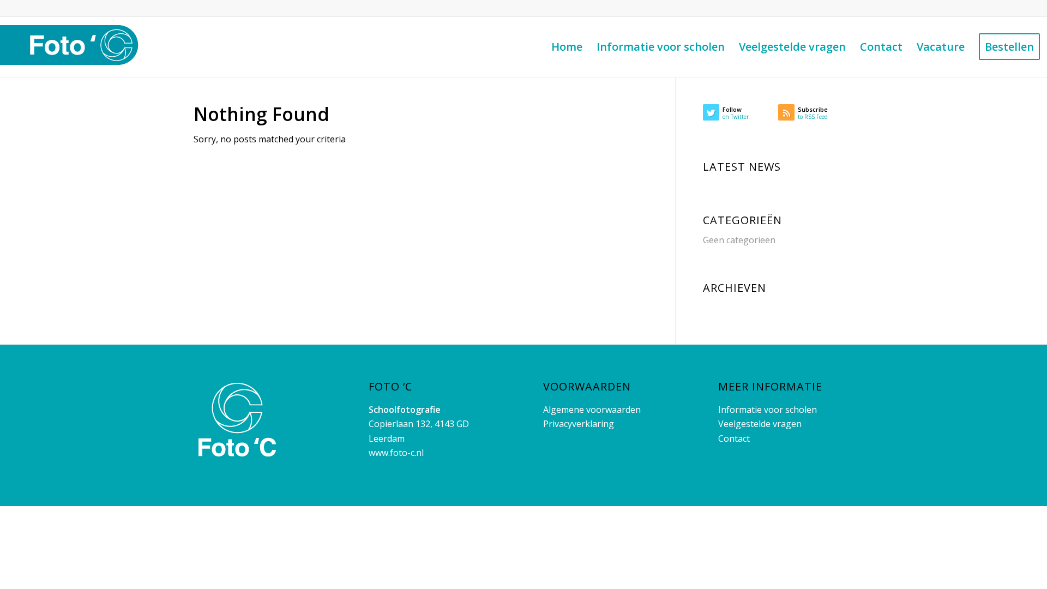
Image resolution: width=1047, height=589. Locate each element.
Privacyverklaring (578, 424)
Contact (734, 438)
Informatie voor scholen (767, 410)
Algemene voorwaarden (592, 410)
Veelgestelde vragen (760, 424)
